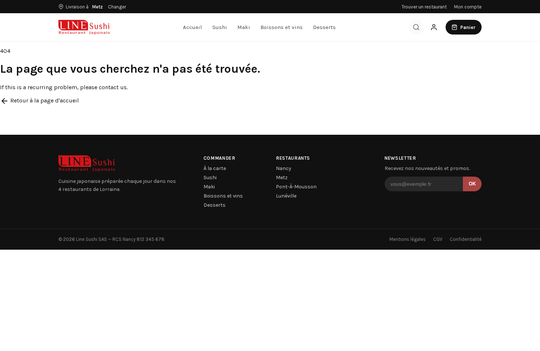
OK (472, 184)
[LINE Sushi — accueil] (84, 27)
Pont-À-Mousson (296, 187)
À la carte (215, 168)
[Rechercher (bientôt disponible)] (416, 27)
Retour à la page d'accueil (39, 100)
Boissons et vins (281, 27)
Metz (282, 177)
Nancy (283, 168)
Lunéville (286, 196)
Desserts (324, 27)
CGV (437, 239)
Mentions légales (407, 239)
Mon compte (468, 7)
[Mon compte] (433, 27)
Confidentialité (466, 239)
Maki (243, 27)
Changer (117, 7)
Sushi (219, 27)
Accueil (192, 27)
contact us (113, 87)
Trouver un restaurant (424, 7)
